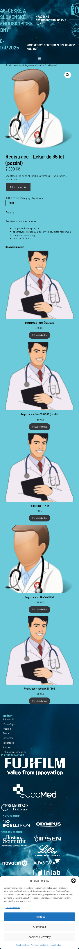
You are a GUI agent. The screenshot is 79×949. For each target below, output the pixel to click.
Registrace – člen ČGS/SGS (39, 322)
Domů (8, 65)
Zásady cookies (22, 944)
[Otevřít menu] (39, 58)
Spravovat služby (13, 907)
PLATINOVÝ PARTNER (12, 755)
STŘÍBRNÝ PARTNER (12, 832)
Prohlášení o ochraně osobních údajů (45, 944)
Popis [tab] (11, 202)
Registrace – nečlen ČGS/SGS (39, 688)
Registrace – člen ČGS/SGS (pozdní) (39, 414)
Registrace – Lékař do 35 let (39, 597)
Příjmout (40, 916)
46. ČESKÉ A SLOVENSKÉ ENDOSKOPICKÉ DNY (16, 20)
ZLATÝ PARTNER (11, 816)
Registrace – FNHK (39, 505)
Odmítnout (39, 926)
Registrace (18, 65)
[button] (73, 880)
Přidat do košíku (18, 187)
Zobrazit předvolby (39, 936)
